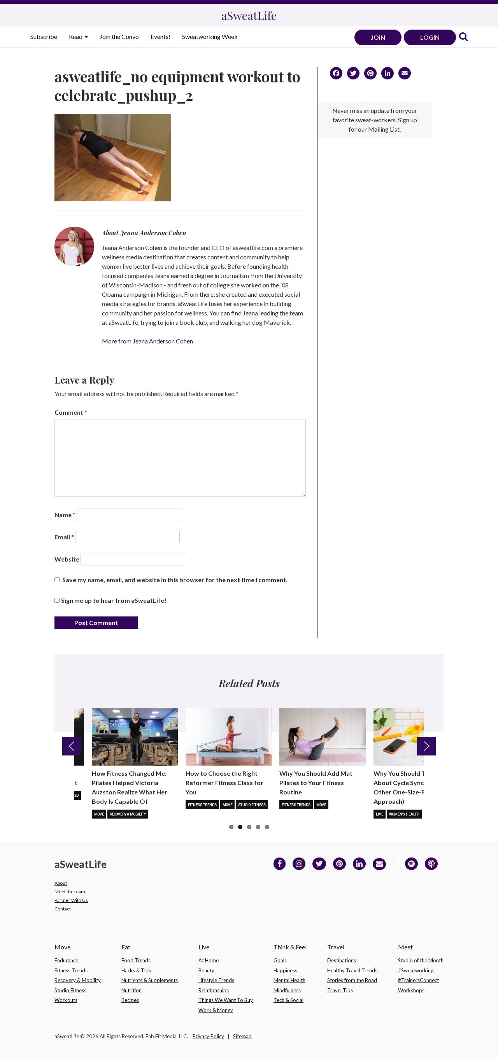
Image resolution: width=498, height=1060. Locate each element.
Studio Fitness (252, 805)
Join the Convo (119, 36)
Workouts (65, 1000)
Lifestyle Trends (216, 980)
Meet (405, 947)
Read (76, 36)
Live (379, 814)
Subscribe (43, 36)
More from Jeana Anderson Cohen (147, 341)
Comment (70, 412)
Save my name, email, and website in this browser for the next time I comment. (175, 579)
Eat (125, 947)
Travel (335, 947)
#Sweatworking (415, 970)
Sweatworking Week (210, 36)
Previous (71, 746)
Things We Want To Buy (225, 1000)
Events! (160, 36)
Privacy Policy (208, 1036)
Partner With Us (71, 900)
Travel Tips (340, 990)
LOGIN (430, 37)
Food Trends (136, 960)
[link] (463, 37)
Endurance (66, 960)
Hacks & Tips (136, 970)
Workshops (411, 990)
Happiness (285, 970)
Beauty (206, 970)
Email (64, 537)
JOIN (378, 37)
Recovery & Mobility (128, 814)
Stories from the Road (352, 980)
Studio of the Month (421, 960)
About (60, 883)
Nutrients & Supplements (149, 980)
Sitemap (242, 1036)
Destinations (341, 960)
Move (99, 814)
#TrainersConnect (418, 980)
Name (64, 514)
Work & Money (215, 1010)
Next (426, 746)
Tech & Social (288, 1000)
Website (66, 559)
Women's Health (404, 814)
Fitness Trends (202, 805)
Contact (62, 909)
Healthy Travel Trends (352, 970)
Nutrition (131, 990)
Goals (280, 960)
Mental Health (289, 980)
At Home (208, 960)
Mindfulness (287, 990)
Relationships (213, 990)
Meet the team (69, 891)
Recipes (130, 1000)
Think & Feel (290, 947)
